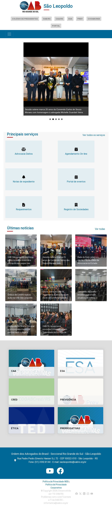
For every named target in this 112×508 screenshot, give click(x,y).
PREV (80, 19)
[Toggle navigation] (9, 34)
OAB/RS (46, 19)
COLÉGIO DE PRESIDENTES (25, 19)
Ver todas (100, 229)
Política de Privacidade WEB (56, 481)
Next (84, 79)
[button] (31, 363)
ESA (70, 19)
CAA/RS (59, 19)
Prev (27, 79)
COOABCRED (94, 19)
